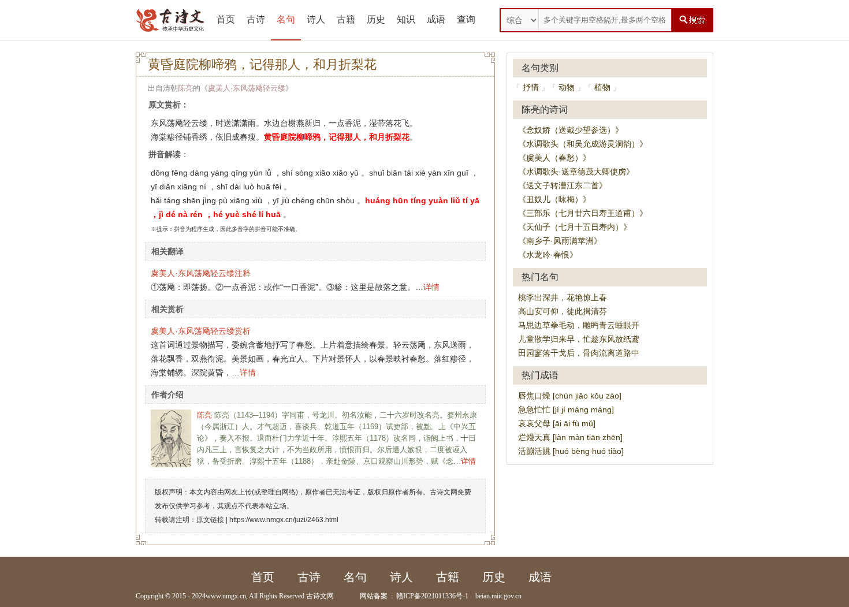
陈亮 (185, 88)
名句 (286, 19)
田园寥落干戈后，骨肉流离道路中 (578, 353)
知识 (406, 19)
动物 (566, 87)
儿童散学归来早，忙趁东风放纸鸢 (578, 339)
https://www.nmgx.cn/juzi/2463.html (283, 520)
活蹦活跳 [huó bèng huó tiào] (571, 451)
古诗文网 (320, 596)
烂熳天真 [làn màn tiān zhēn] (570, 437)
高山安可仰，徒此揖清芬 (562, 311)
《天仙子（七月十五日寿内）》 (574, 227)
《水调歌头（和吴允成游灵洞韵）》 (582, 143)
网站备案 (373, 596)
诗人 (316, 19)
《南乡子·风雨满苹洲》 (560, 240)
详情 (431, 287)
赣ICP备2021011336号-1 (432, 596)
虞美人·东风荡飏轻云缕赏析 (201, 331)
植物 (602, 87)
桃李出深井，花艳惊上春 (562, 297)
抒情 (531, 87)
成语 (436, 19)
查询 (466, 19)
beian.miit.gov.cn (498, 596)
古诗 (256, 19)
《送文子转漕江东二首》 (562, 185)
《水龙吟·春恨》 (548, 254)
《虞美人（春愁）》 (554, 157)
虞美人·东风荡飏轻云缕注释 (201, 273)
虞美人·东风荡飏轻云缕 (246, 88)
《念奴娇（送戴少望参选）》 (570, 130)
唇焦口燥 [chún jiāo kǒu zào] (569, 395)
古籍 (346, 19)
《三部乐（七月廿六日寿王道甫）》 (582, 213)
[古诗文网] (170, 20)
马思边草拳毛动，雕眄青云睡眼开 (578, 325)
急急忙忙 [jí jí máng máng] (566, 409)
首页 (226, 19)
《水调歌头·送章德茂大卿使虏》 (576, 171)
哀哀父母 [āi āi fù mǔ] (556, 423)
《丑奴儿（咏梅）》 (554, 199)
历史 (376, 19)
